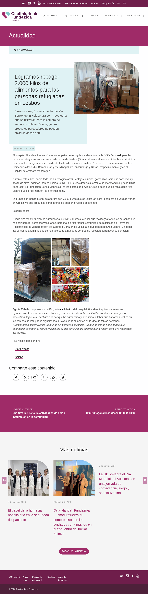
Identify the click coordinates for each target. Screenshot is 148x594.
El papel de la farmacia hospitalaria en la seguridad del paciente (28, 515)
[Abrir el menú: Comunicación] (143, 16)
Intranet (94, 3)
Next (144, 480)
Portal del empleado (52, 3)
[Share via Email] (34, 377)
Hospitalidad (111, 16)
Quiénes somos (50, 16)
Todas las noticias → (74, 551)
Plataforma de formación (76, 3)
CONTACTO (14, 577)
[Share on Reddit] (63, 377)
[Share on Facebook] (16, 377)
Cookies (51, 577)
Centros (94, 16)
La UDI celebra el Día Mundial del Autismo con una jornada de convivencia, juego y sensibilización (117, 483)
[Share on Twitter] (25, 377)
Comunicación (133, 16)
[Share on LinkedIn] (44, 377)
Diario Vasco (22, 348)
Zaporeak (116, 155)
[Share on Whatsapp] (53, 377)
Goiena (19, 357)
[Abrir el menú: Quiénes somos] (61, 16)
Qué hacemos (71, 16)
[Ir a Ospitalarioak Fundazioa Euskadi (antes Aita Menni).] (15, 50)
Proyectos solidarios (61, 309)
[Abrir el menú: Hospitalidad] (121, 16)
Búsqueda (107, 3)
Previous (3, 480)
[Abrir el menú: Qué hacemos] (82, 16)
